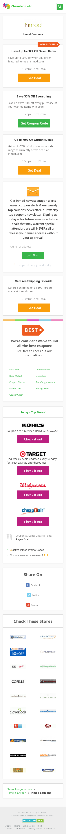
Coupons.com (43, 369)
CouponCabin (16, 394)
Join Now (33, 255)
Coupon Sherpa (17, 382)
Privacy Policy (35, 828)
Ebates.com (15, 388)
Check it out (33, 439)
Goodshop (41, 375)
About (8, 825)
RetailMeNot (15, 375)
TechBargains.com (45, 382)
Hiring (17, 825)
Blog (39, 825)
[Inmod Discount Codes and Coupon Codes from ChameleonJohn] (18, 6)
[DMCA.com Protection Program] (33, 820)
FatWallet (14, 369)
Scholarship (29, 825)
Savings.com (42, 388)
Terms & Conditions (15, 828)
